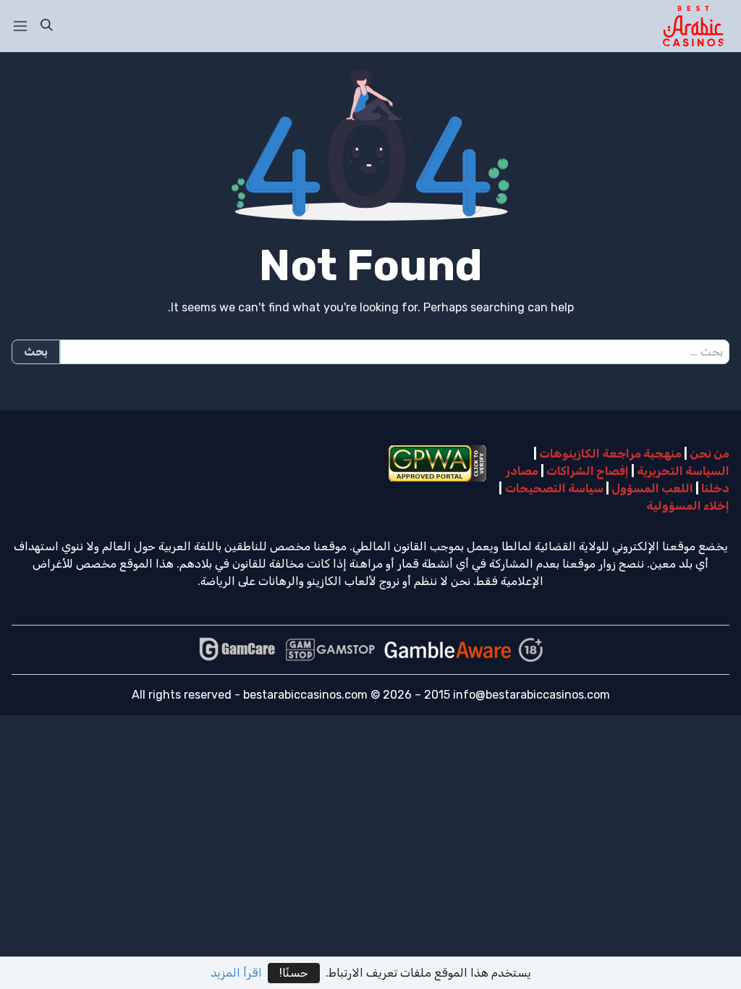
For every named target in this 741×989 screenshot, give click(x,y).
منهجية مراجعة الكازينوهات (610, 453)
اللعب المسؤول (652, 488)
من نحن (709, 453)
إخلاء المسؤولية (687, 506)
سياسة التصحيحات (554, 488)
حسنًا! (293, 973)
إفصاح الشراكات (587, 471)
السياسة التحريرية (683, 471)
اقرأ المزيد (236, 973)
